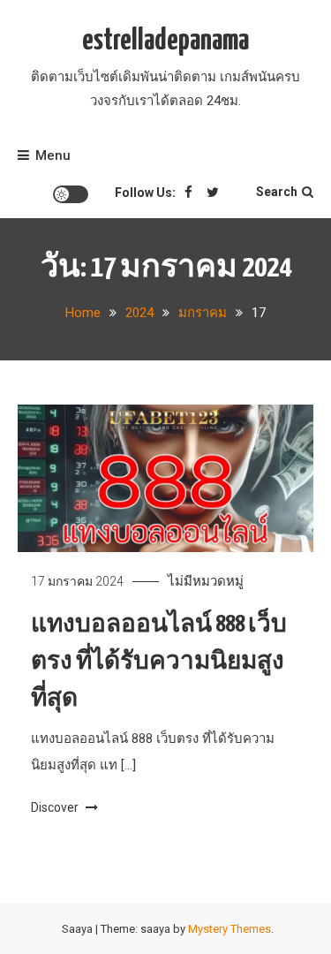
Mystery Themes (229, 928)
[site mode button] (70, 194)
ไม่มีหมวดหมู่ (206, 581)
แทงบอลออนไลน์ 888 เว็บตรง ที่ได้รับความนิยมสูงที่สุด (159, 662)
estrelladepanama (165, 41)
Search (276, 192)
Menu (53, 155)
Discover (56, 807)
